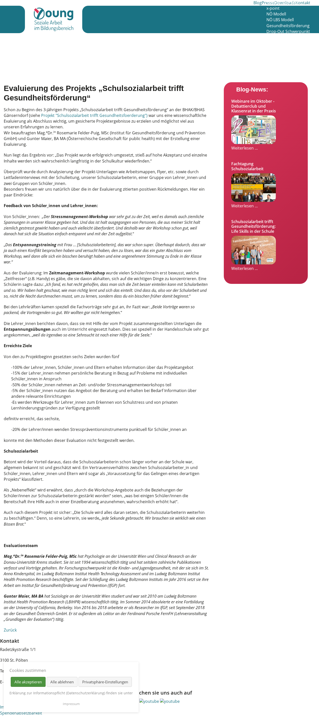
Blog (257, 2)
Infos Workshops (282, 43)
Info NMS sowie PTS (284, 54)
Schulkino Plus (280, 37)
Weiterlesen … (244, 148)
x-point (273, 8)
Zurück (10, 630)
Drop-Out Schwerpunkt (288, 31)
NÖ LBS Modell (280, 19)
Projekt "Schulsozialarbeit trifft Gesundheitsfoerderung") (95, 115)
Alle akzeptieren (28, 681)
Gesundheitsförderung (288, 25)
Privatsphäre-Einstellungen (105, 681)
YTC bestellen (279, 77)
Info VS (272, 49)
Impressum (71, 704)
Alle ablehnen (62, 681)
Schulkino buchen (283, 60)
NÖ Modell (276, 14)
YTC (269, 66)
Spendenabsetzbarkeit (21, 713)
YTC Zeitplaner (280, 72)
